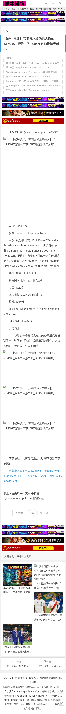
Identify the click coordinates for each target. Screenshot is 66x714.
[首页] (61, 690)
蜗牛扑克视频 (19, 8)
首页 (7, 8)
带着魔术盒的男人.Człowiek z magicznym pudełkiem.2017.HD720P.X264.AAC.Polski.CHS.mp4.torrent (32, 476)
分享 (45, 513)
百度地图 (54, 678)
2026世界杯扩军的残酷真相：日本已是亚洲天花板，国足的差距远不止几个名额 (17, 651)
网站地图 (44, 678)
